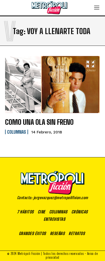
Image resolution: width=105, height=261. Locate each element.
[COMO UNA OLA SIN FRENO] (52, 84)
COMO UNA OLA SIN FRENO (39, 122)
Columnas (16, 132)
